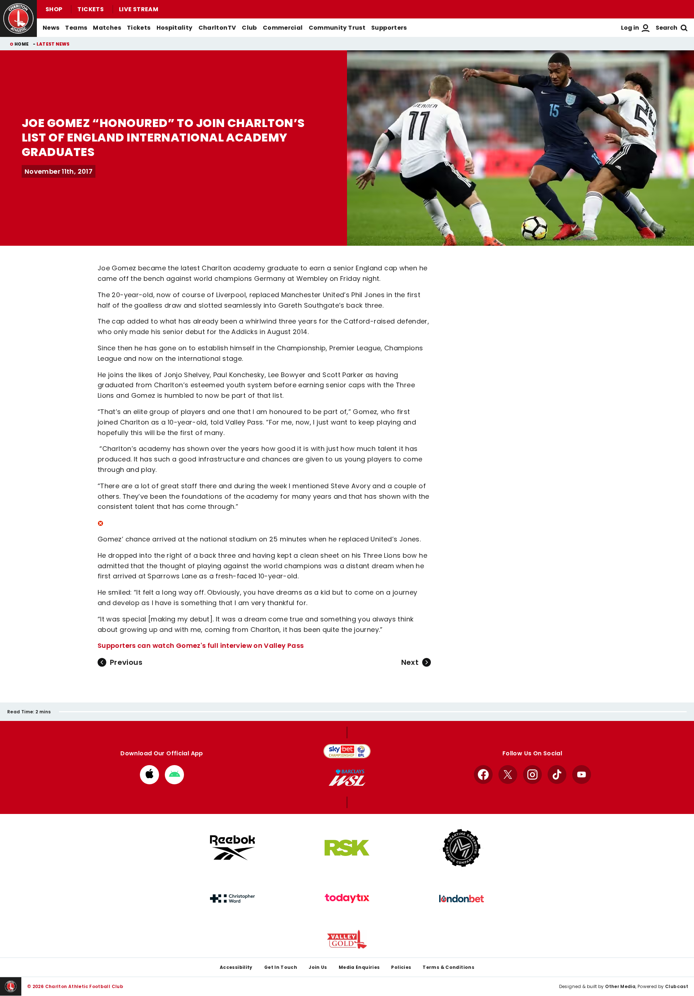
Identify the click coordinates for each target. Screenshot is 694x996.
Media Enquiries (359, 967)
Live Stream (138, 9)
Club (249, 28)
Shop (54, 9)
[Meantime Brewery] (461, 848)
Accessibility (236, 967)
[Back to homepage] (18, 18)
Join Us (318, 967)
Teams (76, 28)
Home (21, 44)
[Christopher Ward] (232, 898)
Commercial (283, 28)
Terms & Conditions (448, 967)
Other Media (620, 986)
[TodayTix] (347, 898)
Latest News (53, 44)
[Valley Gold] (347, 939)
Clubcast (676, 986)
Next (410, 662)
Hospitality (175, 28)
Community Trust (337, 28)
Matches (107, 28)
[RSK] (347, 848)
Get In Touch (280, 967)
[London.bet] (461, 898)
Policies (401, 967)
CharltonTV (217, 28)
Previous (126, 662)
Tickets (90, 9)
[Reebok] (232, 847)
